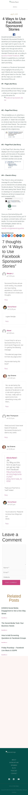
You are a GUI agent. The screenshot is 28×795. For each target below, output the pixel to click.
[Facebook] (3, 235)
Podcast (14, 771)
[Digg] (20, 235)
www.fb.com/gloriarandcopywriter (12, 228)
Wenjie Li (10, 273)
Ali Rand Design (15, 786)
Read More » (4, 617)
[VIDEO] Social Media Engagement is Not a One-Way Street (13, 611)
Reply (6, 300)
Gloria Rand (12, 307)
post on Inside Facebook (11, 56)
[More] (23, 235)
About (14, 760)
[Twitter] (11, 235)
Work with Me (14, 762)
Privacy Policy (19, 789)
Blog (14, 768)
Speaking (14, 765)
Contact (14, 773)
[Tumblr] (17, 235)
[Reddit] (14, 235)
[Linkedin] (6, 235)
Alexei (9, 331)
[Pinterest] (8, 235)
